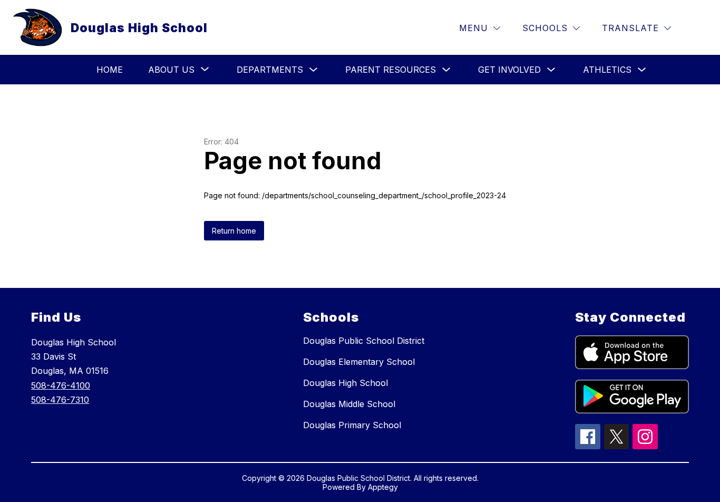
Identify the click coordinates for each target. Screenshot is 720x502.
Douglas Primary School (352, 425)
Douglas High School (345, 383)
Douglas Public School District (363, 340)
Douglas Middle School (349, 404)
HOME (109, 69)
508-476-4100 (60, 385)
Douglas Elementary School (359, 361)
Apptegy (383, 486)
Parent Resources (390, 69)
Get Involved (509, 69)
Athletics (607, 69)
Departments (270, 69)
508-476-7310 (60, 399)
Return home (234, 230)
